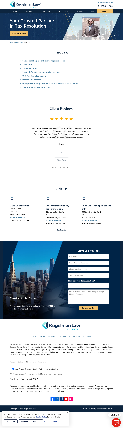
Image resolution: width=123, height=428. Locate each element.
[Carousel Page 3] (66, 152)
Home (15, 11)
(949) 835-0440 (95, 223)
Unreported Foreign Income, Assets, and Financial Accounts (50, 83)
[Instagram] (71, 399)
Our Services (29, 11)
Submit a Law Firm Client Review (61, 168)
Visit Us (61, 188)
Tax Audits (27, 64)
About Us (80, 11)
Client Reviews (63, 11)
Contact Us (105, 11)
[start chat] (116, 422)
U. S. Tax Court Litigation (34, 76)
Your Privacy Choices (23, 369)
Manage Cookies (52, 369)
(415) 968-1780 (103, 6)
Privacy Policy (52, 336)
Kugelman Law (29, 409)
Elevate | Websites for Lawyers (98, 409)
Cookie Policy (38, 369)
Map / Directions (17, 217)
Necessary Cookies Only (30, 421)
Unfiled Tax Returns (31, 79)
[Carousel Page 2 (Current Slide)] (61, 152)
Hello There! (114, 415)
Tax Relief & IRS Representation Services (41, 72)
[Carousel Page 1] (57, 152)
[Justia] (62, 399)
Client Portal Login (74, 336)
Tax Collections (29, 68)
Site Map (63, 336)
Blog (92, 11)
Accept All (11, 421)
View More (61, 160)
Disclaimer (42, 336)
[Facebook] (53, 399)
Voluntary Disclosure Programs (36, 87)
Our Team (46, 11)
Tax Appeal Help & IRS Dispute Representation (44, 61)
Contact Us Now (19, 33)
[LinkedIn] (57, 399)
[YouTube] (66, 399)
